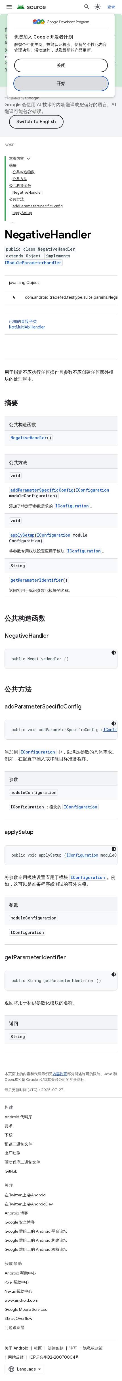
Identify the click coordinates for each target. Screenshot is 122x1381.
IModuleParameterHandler (33, 262)
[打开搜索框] (86, 6)
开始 (61, 83)
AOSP (9, 144)
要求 (8, 1125)
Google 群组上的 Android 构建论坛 (36, 1240)
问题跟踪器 (14, 1327)
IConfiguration (92, 490)
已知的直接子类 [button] (27, 324)
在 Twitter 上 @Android (25, 1195)
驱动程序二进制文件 (22, 1162)
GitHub (11, 1171)
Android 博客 (16, 1213)
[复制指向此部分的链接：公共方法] (37, 689)
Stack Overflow (18, 1318)
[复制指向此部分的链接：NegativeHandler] (54, 636)
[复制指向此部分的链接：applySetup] (39, 832)
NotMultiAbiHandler (27, 327)
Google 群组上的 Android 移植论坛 (36, 1249)
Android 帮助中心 (20, 1273)
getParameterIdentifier (36, 580)
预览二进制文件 (18, 1144)
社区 (38, 1348)
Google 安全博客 (20, 1222)
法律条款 (56, 1348)
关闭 (61, 65)
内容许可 (59, 1073)
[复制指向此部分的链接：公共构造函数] (51, 619)
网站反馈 (16, 1357)
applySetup (22, 535)
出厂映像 (12, 1153)
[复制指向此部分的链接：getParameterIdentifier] (71, 958)
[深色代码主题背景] (113, 652)
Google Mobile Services (26, 1309)
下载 (8, 1134)
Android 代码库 (18, 1116)
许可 (73, 1348)
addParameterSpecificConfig (41, 490)
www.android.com (21, 1300)
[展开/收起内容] (28, 158)
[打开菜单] (9, 7)
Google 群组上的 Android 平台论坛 (36, 1231)
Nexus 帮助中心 (18, 1291)
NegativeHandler (28, 437)
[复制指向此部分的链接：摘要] (24, 403)
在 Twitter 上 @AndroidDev (29, 1204)
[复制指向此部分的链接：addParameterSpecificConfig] (87, 707)
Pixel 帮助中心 (17, 1282)
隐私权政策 (93, 1348)
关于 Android (16, 1348)
